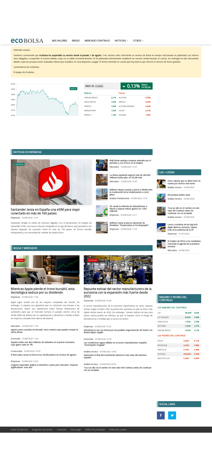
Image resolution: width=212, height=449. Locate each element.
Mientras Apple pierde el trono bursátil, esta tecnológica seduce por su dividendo (43, 290)
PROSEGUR (162, 345)
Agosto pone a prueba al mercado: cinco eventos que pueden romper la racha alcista (44, 330)
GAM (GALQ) (162, 321)
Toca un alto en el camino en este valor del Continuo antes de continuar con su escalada (117, 368)
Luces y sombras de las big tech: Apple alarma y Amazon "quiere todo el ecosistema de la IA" (183, 227)
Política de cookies (118, 429)
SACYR (121, 110)
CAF (159, 313)
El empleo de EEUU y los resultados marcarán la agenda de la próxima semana (184, 244)
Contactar (61, 429)
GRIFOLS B (161, 349)
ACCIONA (122, 97)
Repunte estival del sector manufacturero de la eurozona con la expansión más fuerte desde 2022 (118, 292)
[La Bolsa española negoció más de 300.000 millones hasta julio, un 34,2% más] (102, 179)
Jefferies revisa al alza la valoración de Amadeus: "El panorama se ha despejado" (129, 224)
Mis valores (59, 40)
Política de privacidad (95, 429)
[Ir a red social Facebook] (161, 415)
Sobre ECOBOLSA (19, 429)
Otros (137, 40)
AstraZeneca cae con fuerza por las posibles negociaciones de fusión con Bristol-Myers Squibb (118, 331)
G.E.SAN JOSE (163, 317)
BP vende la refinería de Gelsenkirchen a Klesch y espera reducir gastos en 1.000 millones (128, 209)
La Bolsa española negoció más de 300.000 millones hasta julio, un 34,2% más (130, 176)
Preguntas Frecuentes (42, 429)
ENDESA (87, 106)
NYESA (160, 341)
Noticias (120, 40)
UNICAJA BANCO (91, 97)
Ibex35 (76, 40)
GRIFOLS (122, 102)
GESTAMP (161, 326)
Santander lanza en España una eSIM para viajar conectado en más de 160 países (45, 211)
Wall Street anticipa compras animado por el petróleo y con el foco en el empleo (130, 161)
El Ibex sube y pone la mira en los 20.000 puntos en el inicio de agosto (43, 354)
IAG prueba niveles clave (179, 194)
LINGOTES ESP (163, 358)
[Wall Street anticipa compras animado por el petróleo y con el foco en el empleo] (102, 165)
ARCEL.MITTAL (90, 102)
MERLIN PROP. (90, 110)
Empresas (19, 164)
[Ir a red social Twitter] (172, 415)
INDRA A (87, 115)
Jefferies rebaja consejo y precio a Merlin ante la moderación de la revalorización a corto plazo (131, 192)
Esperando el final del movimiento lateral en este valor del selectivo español (115, 356)
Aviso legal (76, 429)
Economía (92, 260)
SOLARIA (122, 115)
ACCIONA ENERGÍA (126, 106)
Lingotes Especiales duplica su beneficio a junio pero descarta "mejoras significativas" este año (44, 366)
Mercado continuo (97, 40)
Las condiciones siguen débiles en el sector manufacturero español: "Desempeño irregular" (115, 343)
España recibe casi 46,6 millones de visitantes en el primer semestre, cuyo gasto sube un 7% (43, 343)
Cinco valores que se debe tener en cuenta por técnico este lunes (184, 182)
